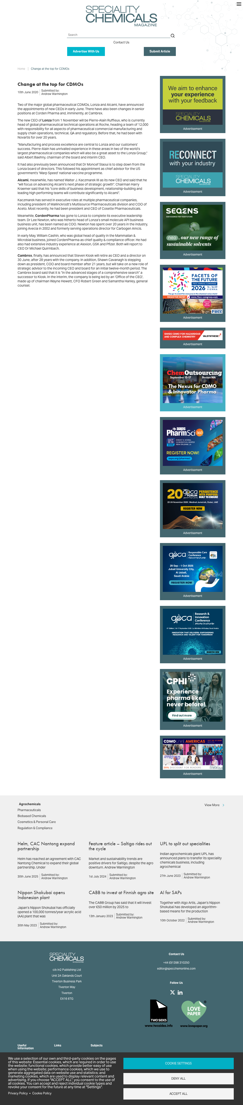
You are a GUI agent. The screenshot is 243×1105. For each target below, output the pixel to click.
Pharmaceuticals (29, 810)
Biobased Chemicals (32, 816)
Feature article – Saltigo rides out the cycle (120, 846)
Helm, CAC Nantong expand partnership (46, 846)
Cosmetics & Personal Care (37, 822)
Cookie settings (178, 1063)
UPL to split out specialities (185, 843)
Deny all (178, 1079)
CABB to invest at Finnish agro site (121, 892)
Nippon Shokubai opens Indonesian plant (41, 895)
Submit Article (160, 51)
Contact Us (121, 42)
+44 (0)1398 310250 (176, 962)
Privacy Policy (18, 1093)
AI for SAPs (171, 892)
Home (21, 68)
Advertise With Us (86, 51)
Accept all (178, 1094)
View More (212, 805)
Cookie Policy (41, 1093)
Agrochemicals (30, 804)
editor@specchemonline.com (176, 968)
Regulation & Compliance (35, 828)
